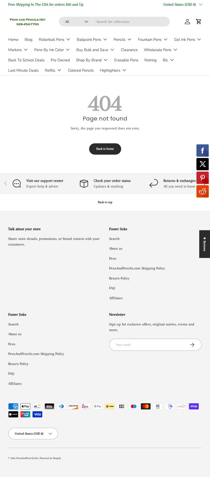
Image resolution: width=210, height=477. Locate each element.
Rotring (150, 60)
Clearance (129, 49)
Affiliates (116, 298)
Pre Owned (60, 60)
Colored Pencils (81, 70)
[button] (198, 21)
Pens (112, 258)
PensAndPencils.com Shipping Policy (137, 268)
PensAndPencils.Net (27, 458)
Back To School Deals (26, 60)
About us (115, 248)
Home (13, 39)
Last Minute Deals (23, 70)
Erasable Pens (126, 60)
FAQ (112, 288)
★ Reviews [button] (204, 244)
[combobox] (114, 21)
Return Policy (119, 278)
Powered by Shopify (50, 458)
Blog (29, 39)
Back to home (105, 149)
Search (114, 239)
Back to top (105, 202)
